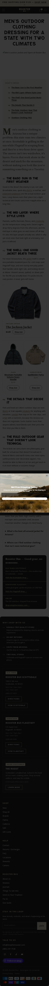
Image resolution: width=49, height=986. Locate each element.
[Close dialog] (46, 475)
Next (24, 498)
